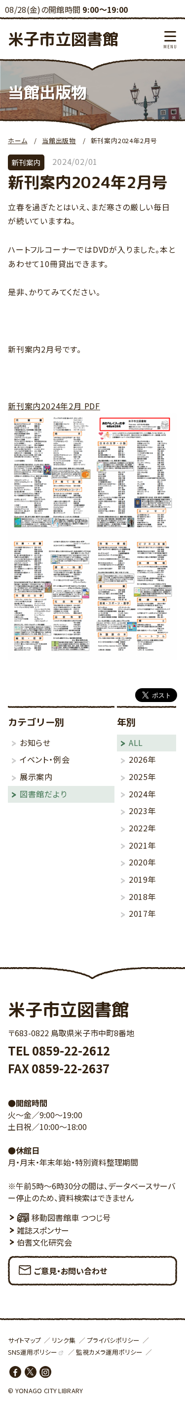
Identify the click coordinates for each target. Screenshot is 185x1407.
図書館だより (43, 794)
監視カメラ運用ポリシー (109, 1352)
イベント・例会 (45, 759)
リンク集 (63, 1340)
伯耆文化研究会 (44, 1242)
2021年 (142, 845)
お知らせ (35, 742)
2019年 (142, 879)
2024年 (142, 794)
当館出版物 (59, 140)
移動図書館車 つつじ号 (71, 1217)
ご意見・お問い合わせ (70, 1271)
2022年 (142, 828)
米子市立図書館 (63, 39)
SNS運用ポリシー (32, 1352)
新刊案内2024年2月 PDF (54, 406)
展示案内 (36, 776)
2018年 (142, 896)
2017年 (142, 913)
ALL (136, 742)
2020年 (142, 862)
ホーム (17, 140)
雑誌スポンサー (43, 1230)
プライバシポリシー (113, 1340)
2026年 (142, 759)
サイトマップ (24, 1340)
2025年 (142, 776)
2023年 (142, 811)
